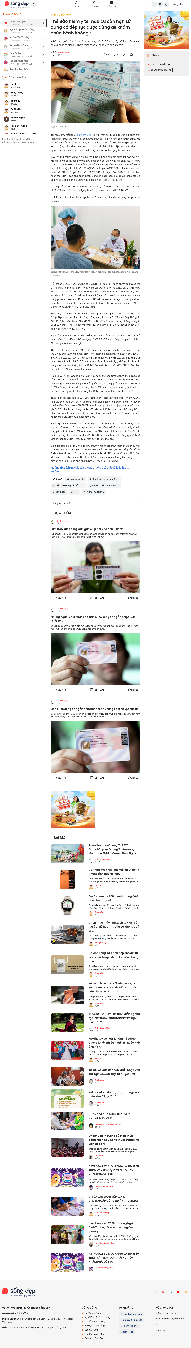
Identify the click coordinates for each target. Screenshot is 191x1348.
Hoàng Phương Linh (104, 1186)
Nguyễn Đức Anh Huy (104, 1243)
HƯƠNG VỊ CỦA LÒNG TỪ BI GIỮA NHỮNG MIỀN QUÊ (109, 1116)
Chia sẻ (134, 598)
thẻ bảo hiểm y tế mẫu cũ (105, 485)
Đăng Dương (100, 942)
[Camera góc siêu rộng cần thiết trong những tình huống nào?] (67, 879)
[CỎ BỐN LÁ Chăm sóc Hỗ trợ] (91, 1125)
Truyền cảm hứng (160, 64)
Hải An (98, 885)
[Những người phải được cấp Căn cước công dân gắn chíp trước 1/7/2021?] (95, 658)
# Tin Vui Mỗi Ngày (61, 15)
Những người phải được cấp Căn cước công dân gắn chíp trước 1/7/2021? (93, 619)
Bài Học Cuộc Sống (94, 1325)
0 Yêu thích (61, 598)
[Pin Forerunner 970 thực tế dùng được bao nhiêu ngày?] (67, 905)
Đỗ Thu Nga (63, 52)
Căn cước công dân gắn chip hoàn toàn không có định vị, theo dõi (95, 709)
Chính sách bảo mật (28, 142)
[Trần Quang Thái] (91, 860)
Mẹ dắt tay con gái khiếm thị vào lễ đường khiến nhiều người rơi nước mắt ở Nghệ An (114, 1043)
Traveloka (127, 1331)
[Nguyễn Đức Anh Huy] (91, 1244)
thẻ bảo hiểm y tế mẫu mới (69, 485)
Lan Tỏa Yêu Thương (94, 1321)
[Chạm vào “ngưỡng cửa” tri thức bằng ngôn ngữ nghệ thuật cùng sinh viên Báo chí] (67, 1147)
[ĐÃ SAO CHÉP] (124, 54)
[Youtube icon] (178, 1292)
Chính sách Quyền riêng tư (171, 1318)
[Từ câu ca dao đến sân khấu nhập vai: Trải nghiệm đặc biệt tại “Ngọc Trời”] (67, 1076)
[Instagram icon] (163, 1292)
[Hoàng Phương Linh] (91, 1187)
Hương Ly (99, 1155)
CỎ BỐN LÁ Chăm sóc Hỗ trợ (108, 1124)
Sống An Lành (91, 1329)
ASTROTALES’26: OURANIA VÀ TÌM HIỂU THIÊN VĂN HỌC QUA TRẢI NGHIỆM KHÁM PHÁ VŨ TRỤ (114, 1170)
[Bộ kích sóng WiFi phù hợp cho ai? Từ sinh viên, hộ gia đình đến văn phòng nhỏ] (67, 964)
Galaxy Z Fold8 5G (132, 1319)
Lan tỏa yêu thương (161, 69)
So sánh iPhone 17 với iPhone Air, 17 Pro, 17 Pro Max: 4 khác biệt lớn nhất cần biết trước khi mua (112, 988)
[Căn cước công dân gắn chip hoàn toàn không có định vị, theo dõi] (95, 746)
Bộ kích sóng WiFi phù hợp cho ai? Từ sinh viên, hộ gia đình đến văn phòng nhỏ (113, 957)
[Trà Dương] (91, 1081)
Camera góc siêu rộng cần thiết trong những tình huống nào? (114, 872)
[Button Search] (33, 4)
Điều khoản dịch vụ (167, 1313)
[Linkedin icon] (171, 1292)
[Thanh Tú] (91, 913)
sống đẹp (60, 491)
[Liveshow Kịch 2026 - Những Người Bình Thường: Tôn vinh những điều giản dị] (67, 1234)
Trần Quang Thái (102, 859)
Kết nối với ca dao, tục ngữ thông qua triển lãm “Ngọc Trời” (114, 1094)
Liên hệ (161, 1330)
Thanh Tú (99, 912)
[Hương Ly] (91, 1157)
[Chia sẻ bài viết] (154, 4)
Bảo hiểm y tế (83, 134)
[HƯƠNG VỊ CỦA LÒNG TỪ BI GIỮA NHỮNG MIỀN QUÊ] (67, 1121)
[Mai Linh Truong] (91, 1214)
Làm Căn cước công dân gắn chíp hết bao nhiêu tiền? (87, 529)
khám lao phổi (130, 1325)
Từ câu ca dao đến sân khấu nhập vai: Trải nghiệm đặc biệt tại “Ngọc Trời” (114, 1072)
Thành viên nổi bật (18, 77)
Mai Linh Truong (102, 1212)
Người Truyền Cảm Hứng (97, 1317)
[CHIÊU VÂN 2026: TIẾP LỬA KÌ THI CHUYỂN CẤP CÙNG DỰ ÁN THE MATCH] (67, 1206)
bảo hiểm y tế (76, 479)
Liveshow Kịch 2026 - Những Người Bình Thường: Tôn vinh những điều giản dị (112, 1227)
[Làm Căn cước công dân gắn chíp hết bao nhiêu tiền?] (95, 566)
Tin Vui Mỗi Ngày (92, 1313)
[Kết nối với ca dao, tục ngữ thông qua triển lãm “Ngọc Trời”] (67, 1098)
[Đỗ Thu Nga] (53, 522)
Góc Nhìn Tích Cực (94, 1338)
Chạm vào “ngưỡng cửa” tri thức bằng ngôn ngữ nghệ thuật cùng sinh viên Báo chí (114, 1140)
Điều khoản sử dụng (10, 142)
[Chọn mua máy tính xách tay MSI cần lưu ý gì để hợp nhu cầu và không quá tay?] (67, 934)
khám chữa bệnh (94, 491)
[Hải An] (91, 887)
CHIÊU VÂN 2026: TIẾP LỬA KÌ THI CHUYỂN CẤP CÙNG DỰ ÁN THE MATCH (114, 1199)
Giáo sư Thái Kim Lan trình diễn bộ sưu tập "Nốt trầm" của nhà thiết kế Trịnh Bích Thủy (114, 1018)
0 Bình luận (99, 598)
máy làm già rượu (132, 1313)
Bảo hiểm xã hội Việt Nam (105, 479)
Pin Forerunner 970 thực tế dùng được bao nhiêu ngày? (114, 898)
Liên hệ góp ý (7, 139)
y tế (75, 491)
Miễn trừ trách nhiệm (22, 139)
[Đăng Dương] (91, 943)
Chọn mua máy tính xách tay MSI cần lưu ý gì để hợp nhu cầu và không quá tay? (114, 927)
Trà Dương (99, 1080)
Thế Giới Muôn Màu (94, 1333)
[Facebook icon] (156, 1292)
